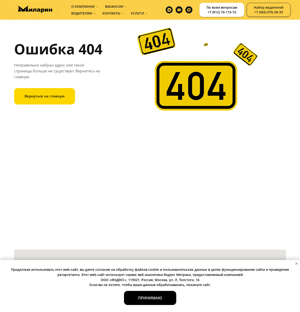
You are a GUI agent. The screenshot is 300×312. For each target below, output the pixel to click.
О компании (83, 6)
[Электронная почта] (179, 9)
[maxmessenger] (188, 9)
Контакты (111, 13)
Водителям (81, 13)
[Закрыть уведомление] (296, 263)
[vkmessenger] (169, 9)
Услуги (137, 13)
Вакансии (114, 6)
